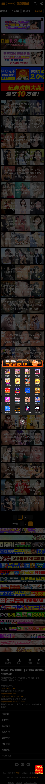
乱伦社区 (7, 413)
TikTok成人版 (27, 413)
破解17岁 (37, 403)
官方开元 (37, 385)
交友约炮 (7, 376)
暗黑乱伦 (27, 403)
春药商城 (27, 376)
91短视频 (37, 413)
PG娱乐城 (8, 385)
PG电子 (7, 394)
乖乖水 (37, 376)
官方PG (17, 385)
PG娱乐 (17, 394)
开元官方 (27, 394)
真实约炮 (17, 376)
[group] (39, 769)
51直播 (17, 403)
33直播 (8, 403)
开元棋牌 (27, 385)
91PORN (17, 413)
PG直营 (37, 394)
